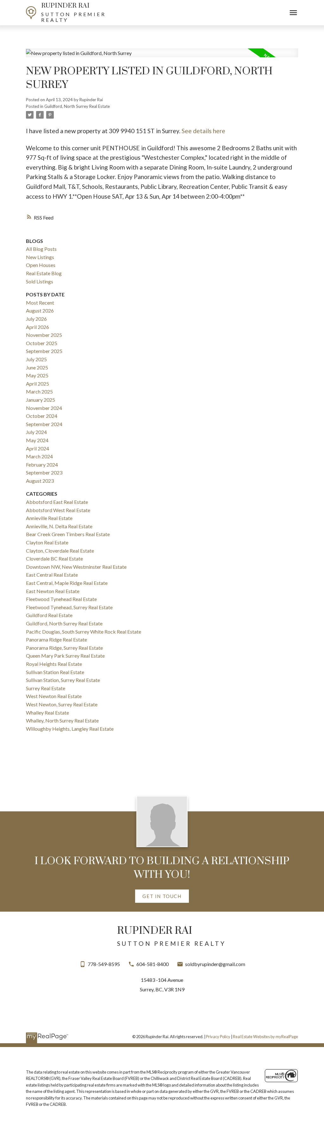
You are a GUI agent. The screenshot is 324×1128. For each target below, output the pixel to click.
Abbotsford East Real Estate (57, 502)
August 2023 (40, 481)
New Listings (40, 257)
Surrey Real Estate (45, 688)
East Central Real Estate (52, 575)
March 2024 (39, 456)
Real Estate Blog (44, 273)
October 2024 (41, 416)
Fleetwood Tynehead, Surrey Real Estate (69, 607)
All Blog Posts (41, 249)
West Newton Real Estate (54, 696)
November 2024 (44, 408)
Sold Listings (39, 281)
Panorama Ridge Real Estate (56, 639)
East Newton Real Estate (52, 591)
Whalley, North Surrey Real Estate (62, 720)
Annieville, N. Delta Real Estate (59, 526)
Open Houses (40, 265)
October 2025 (41, 343)
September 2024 (44, 424)
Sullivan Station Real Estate (55, 672)
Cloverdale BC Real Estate (54, 558)
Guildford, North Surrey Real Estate (77, 106)
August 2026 (40, 310)
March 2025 (39, 391)
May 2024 (37, 440)
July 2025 (36, 359)
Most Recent (40, 303)
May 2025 (37, 375)
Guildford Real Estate (49, 615)
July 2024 (36, 432)
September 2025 (44, 351)
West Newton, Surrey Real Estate (61, 704)
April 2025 (37, 384)
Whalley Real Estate (47, 713)
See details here (203, 130)
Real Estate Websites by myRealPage (265, 1036)
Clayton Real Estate (47, 542)
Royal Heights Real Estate (54, 664)
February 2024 (42, 465)
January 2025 (40, 400)
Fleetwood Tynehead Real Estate (61, 599)
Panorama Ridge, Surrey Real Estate (64, 648)
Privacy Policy (218, 1036)
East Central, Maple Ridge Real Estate (67, 583)
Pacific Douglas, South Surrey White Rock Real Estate (83, 632)
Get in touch (161, 896)
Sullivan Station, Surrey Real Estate (63, 680)
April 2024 (37, 448)
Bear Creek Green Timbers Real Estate (68, 534)
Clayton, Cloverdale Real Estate (60, 551)
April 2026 (37, 327)
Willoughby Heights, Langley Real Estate (70, 729)
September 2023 (44, 472)
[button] (162, 896)
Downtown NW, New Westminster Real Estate (76, 567)
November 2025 (44, 335)
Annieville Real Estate (49, 518)
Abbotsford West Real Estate (58, 510)
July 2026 (36, 319)
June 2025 (37, 367)
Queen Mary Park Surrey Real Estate (65, 656)
